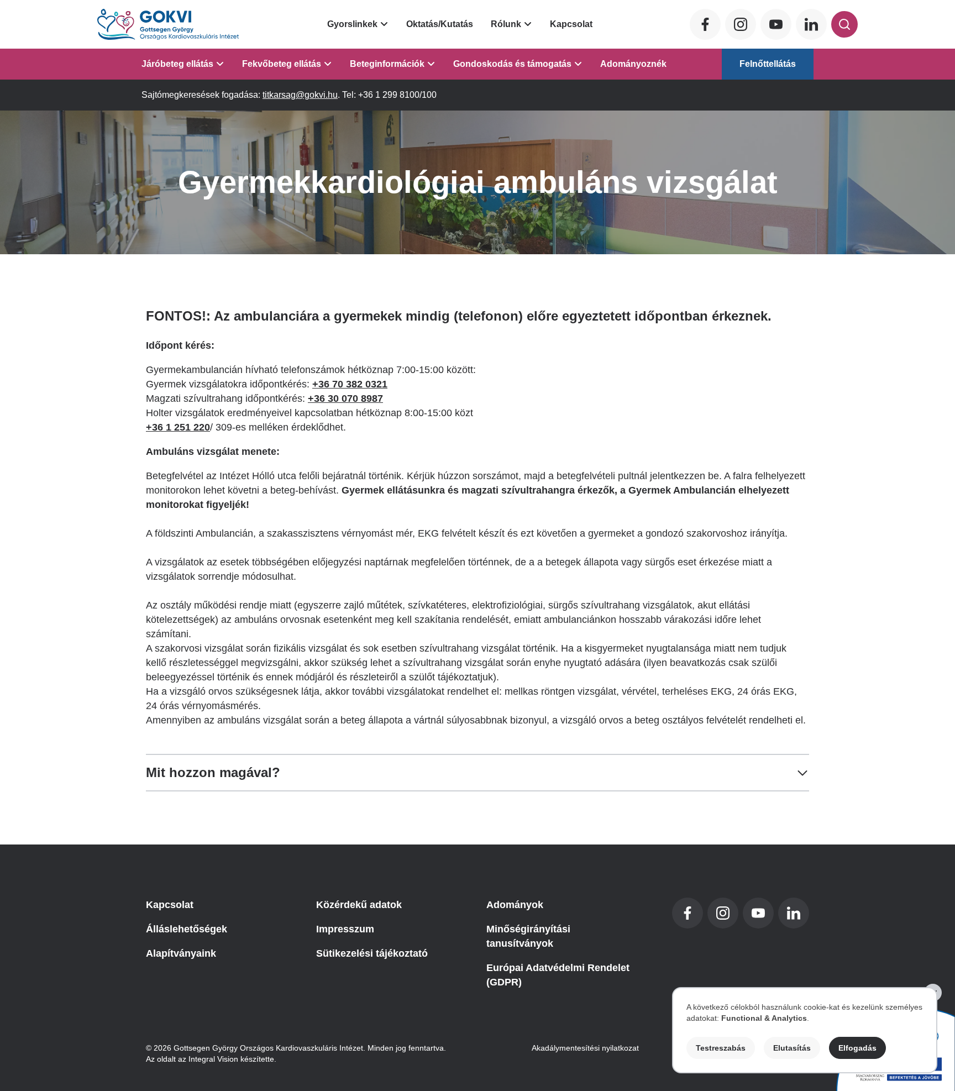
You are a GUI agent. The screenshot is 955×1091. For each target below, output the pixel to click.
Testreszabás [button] (721, 1047)
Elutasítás (792, 1047)
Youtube (775, 24)
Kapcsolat (571, 24)
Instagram (740, 24)
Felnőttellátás (767, 64)
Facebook (705, 24)
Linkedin (811, 24)
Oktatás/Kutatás (439, 24)
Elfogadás (857, 1047)
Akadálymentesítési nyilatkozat (585, 1047)
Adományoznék (633, 64)
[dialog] (804, 1030)
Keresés (844, 24)
